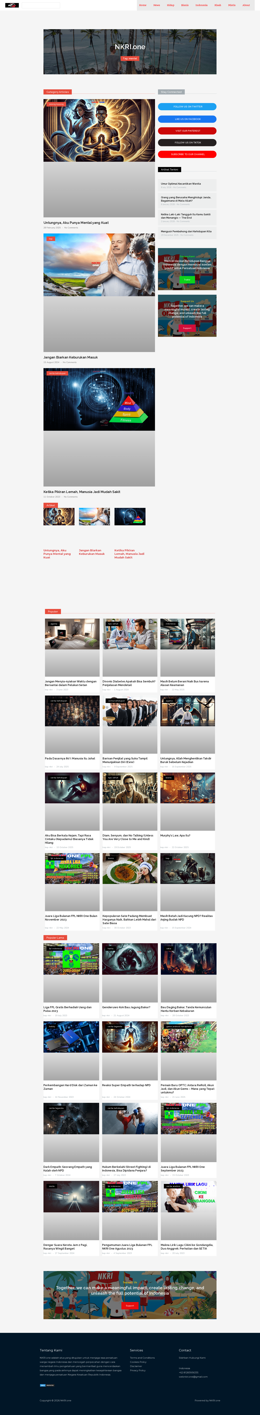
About (246, 5)
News (156, 5)
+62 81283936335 (188, 1372)
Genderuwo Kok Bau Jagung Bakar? (126, 1007)
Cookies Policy (138, 1362)
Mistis (231, 5)
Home (142, 5)
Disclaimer (136, 1366)
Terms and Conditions (142, 1357)
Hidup (170, 5)
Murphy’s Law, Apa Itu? (175, 835)
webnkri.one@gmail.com (193, 1376)
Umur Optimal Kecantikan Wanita (181, 183)
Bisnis (185, 5)
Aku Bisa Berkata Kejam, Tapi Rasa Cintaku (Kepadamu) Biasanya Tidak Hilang (69, 839)
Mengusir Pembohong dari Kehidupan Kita (186, 231)
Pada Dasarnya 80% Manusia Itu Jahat (70, 758)
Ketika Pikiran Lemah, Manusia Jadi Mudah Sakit (81, 492)
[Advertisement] (130, 583)
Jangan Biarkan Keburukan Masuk (70, 357)
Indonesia (201, 5)
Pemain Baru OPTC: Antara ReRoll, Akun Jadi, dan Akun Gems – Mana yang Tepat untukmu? (187, 1089)
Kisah (218, 5)
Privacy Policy (137, 1370)
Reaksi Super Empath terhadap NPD (126, 1085)
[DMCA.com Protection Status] (47, 1385)
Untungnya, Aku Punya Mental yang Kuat (76, 223)
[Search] (57, 5)
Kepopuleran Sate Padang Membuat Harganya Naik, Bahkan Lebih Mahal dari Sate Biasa (129, 919)
